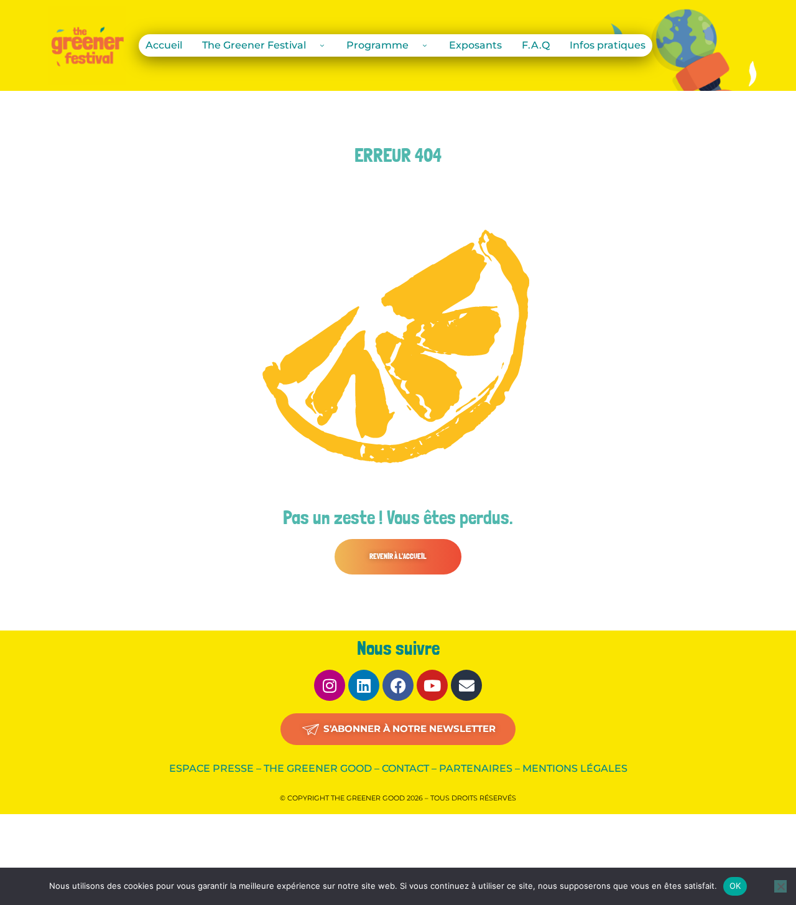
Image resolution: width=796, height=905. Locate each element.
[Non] (780, 886)
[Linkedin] (363, 685)
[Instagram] (329, 685)
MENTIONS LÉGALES (574, 768)
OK (735, 886)
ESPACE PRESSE (211, 768)
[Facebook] (398, 685)
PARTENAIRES (475, 768)
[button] (398, 556)
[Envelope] (466, 685)
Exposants (475, 45)
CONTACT (405, 768)
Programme (377, 45)
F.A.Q (536, 45)
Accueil (164, 45)
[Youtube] (432, 685)
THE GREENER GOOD (318, 768)
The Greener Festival (254, 45)
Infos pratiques (608, 45)
